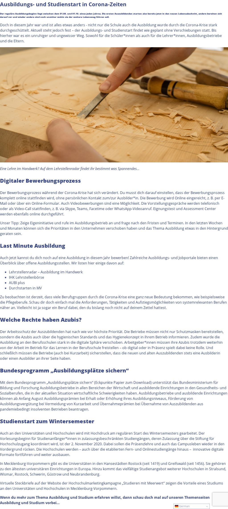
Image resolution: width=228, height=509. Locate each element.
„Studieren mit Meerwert (142, 483)
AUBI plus (17, 282)
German (184, 506)
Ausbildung (10, 502)
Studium (37, 502)
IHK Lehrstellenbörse (26, 277)
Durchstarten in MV (25, 288)
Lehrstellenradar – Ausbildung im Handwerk (46, 272)
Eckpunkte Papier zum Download (123, 382)
